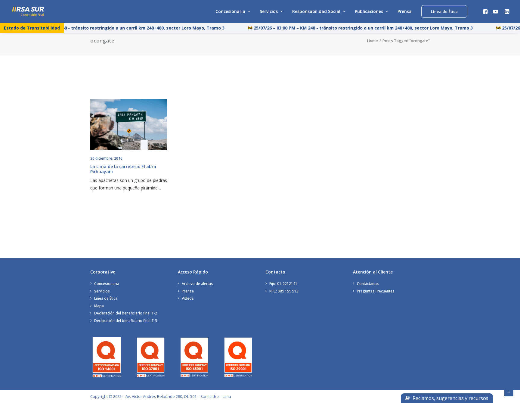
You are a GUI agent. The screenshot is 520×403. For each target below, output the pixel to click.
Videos (188, 298)
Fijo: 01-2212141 (283, 283)
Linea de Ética (105, 298)
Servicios (269, 11)
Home (372, 40)
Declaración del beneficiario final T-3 (125, 320)
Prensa (405, 11)
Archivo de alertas (197, 283)
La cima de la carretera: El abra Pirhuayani (123, 169)
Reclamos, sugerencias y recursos (449, 398)
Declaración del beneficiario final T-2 (125, 313)
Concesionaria (230, 11)
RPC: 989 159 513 (284, 291)
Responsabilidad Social (316, 11)
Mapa (99, 305)
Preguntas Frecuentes (376, 291)
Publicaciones (369, 11)
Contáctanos (368, 283)
